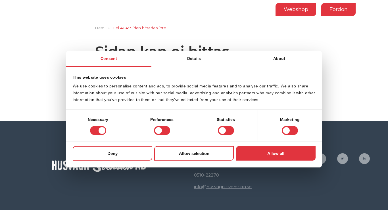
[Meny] (374, 9)
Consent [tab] (109, 58)
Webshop (296, 9)
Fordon (338, 9)
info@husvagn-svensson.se (223, 186)
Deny (112, 153)
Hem (100, 28)
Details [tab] (194, 58)
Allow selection (194, 153)
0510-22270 (206, 175)
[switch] (162, 130)
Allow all (275, 153)
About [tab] (279, 58)
